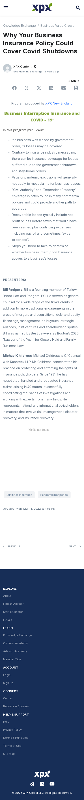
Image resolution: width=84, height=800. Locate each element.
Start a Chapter (13, 611)
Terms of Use (12, 745)
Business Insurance (19, 494)
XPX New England (58, 103)
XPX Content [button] (22, 66)
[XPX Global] (42, 8)
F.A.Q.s (7, 620)
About (7, 595)
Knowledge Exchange (19, 25)
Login (7, 675)
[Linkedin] (42, 784)
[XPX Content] (7, 68)
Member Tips (12, 659)
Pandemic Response (54, 494)
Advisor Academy (15, 651)
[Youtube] (52, 784)
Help (6, 721)
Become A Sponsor (16, 706)
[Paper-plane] (32, 784)
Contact (8, 698)
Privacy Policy (12, 729)
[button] (6, 8)
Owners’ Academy (15, 643)
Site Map (9, 753)
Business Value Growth (58, 25)
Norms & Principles (15, 737)
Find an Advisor (13, 603)
